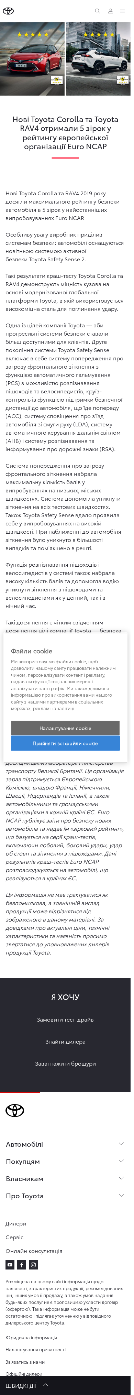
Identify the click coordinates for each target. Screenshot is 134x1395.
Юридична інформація (31, 1337)
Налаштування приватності (35, 1349)
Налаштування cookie (65, 728)
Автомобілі (24, 1143)
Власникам (24, 1178)
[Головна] (8, 11)
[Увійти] (110, 11)
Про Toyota (25, 1195)
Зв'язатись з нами (25, 1362)
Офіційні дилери (23, 1374)
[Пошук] (97, 11)
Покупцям (23, 1160)
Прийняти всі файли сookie (65, 743)
